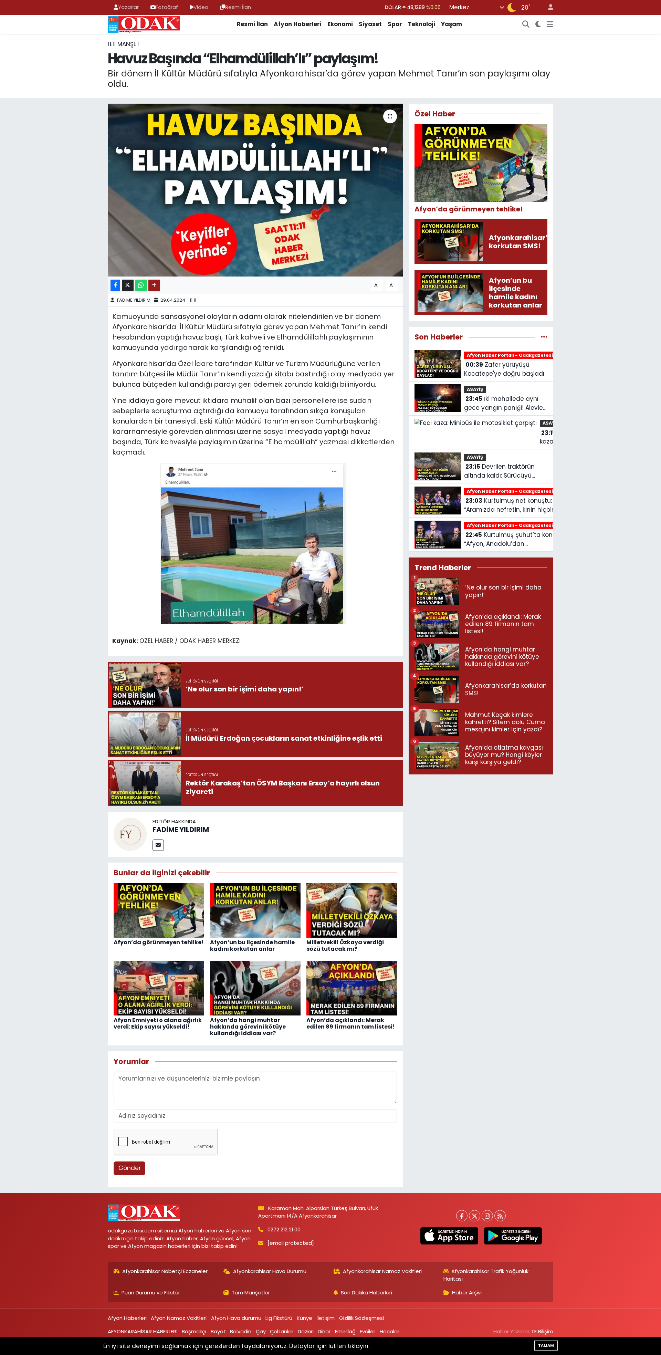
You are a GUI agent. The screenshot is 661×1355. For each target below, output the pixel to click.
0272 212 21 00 (284, 1229)
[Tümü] (544, 337)
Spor (395, 24)
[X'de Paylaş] (128, 285)
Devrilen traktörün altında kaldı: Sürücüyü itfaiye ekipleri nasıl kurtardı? (499, 471)
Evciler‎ (367, 1331)
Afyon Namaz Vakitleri (179, 1318)
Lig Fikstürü (278, 1318)
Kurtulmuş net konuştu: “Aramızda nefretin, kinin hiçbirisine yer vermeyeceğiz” (515, 505)
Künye (304, 1318)
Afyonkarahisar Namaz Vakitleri (382, 1271)
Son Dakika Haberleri (366, 1292)
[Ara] (526, 24)
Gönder (129, 1168)
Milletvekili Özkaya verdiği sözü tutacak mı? (345, 945)
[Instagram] (487, 1215)
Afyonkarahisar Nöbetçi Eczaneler (165, 1271)
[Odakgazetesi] (144, 24)
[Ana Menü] (550, 24)
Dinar (324, 1331)
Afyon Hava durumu (236, 1318)
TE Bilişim (542, 1331)
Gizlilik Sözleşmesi (361, 1318)
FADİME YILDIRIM (133, 300)
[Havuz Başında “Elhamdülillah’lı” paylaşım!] (255, 190)
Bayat (218, 1331)
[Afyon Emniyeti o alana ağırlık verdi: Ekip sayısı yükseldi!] (159, 987)
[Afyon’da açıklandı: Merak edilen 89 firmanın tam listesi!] (351, 987)
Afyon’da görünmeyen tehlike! (159, 942)
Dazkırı (306, 1331)
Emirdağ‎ (345, 1331)
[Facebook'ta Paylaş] (115, 285)
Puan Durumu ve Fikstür (151, 1292)
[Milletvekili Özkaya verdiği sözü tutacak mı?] (351, 910)
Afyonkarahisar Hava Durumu (269, 1271)
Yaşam (451, 24)
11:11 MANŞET (124, 44)
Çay (261, 1331)
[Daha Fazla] (154, 285)
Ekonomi (340, 24)
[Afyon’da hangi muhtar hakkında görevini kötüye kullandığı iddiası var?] (255, 987)
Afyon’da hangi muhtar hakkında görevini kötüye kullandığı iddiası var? (248, 1026)
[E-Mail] (158, 845)
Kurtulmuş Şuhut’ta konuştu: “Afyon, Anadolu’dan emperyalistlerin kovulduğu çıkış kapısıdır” (515, 539)
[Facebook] (462, 1215)
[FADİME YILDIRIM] (130, 834)
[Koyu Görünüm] (538, 24)
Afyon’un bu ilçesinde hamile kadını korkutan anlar (252, 945)
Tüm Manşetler (251, 1292)
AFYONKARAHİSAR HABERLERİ (143, 1331)
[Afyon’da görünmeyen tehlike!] (159, 910)
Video (200, 7)
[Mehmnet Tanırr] (255, 543)
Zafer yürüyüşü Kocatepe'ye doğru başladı (504, 369)
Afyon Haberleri (298, 24)
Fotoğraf (167, 7)
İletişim (325, 1318)
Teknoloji (421, 24)
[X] (474, 1215)
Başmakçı (194, 1331)
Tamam (546, 1345)
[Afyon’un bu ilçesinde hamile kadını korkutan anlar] (255, 910)
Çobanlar (281, 1331)
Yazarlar (128, 7)
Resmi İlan (238, 7)
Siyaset (370, 24)
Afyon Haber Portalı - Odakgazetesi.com (516, 355)
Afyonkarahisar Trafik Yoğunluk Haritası (486, 1275)
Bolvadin (240, 1331)
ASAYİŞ (475, 389)
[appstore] (449, 1235)
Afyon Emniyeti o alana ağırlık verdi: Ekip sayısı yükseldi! (158, 1023)
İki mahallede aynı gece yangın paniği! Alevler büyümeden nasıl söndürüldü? (504, 403)
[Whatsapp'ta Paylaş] (141, 285)
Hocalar (389, 1331)
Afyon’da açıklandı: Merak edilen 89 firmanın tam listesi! (350, 1023)
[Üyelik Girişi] (547, 7)
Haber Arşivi (467, 1292)
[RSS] (500, 1215)
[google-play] (512, 1235)
